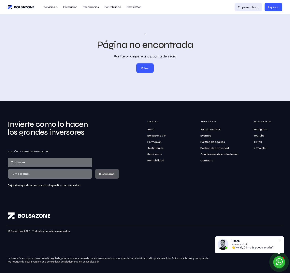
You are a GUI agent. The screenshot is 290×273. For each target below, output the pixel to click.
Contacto (206, 160)
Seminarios (154, 154)
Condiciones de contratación (219, 154)
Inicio (150, 129)
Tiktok (258, 142)
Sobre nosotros (210, 129)
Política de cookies (212, 142)
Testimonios (155, 148)
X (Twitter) (261, 148)
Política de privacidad (214, 148)
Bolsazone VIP (156, 135)
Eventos (205, 135)
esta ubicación (91, 262)
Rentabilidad (155, 160)
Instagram (260, 129)
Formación (154, 142)
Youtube (259, 135)
